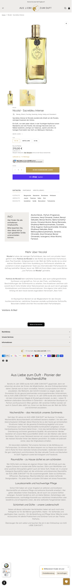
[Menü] (9, 563)
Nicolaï (13, 106)
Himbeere (52, 194)
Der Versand (27, 151)
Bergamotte (26, 194)
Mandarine (35, 194)
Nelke (38, 197)
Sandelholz (26, 199)
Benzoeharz (41, 199)
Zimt (43, 197)
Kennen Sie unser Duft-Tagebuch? (36, 2)
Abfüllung (26, 140)
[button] (3, 8)
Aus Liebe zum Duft (39, 352)
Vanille (34, 199)
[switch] (6, 575)
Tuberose (32, 197)
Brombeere (44, 194)
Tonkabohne (50, 199)
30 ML (35, 140)
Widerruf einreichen (35, 325)
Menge (14, 164)
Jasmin (25, 197)
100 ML (16, 140)
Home (3, 15)
